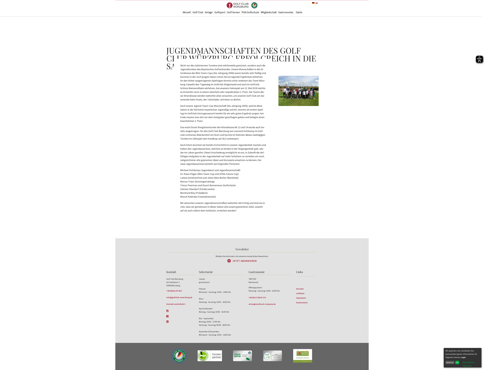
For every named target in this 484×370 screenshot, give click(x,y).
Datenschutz (302, 302)
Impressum (301, 298)
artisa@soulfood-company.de (262, 304)
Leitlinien (300, 293)
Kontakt (300, 288)
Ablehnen (450, 362)
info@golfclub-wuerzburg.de (179, 297)
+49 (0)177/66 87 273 (257, 297)
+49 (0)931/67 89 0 (174, 291)
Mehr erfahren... (469, 362)
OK (457, 362)
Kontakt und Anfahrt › (176, 304)
